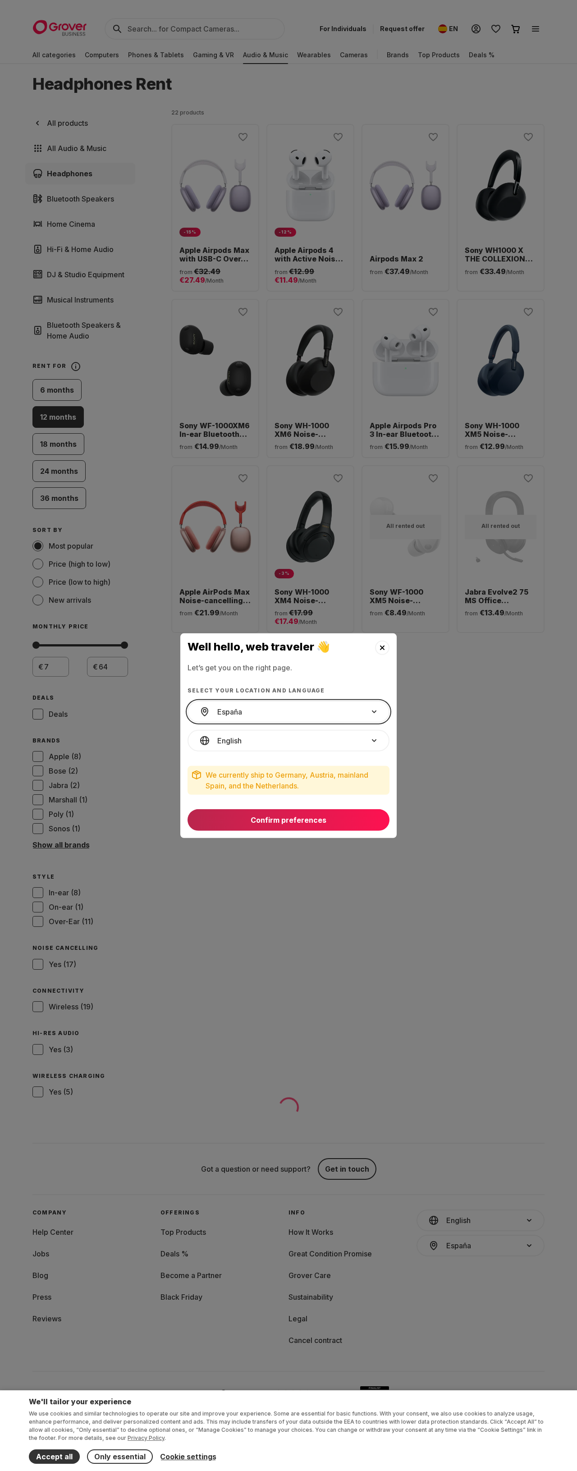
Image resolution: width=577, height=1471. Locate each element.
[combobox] (288, 712)
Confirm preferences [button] (288, 820)
